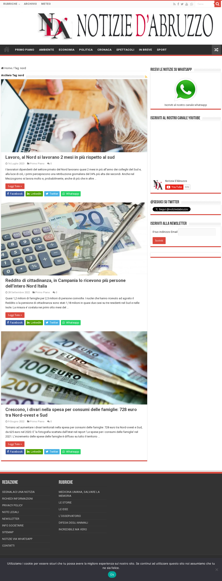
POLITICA (86, 49)
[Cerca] (217, 4)
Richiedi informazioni (17, 498)
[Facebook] (178, 4)
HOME (6, 49)
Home (8, 68)
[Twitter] (182, 4)
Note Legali (10, 512)
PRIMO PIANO (24, 49)
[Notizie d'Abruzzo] (111, 26)
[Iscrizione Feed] (146, 77)
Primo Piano (37, 163)
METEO (46, 3)
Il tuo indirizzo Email (165, 231)
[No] (216, 569)
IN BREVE (145, 49)
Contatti (8, 545)
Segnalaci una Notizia (18, 492)
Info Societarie (13, 525)
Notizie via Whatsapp (17, 539)
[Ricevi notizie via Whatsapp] (191, 4)
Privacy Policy (12, 505)
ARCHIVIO (30, 3)
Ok (112, 574)
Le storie (65, 502)
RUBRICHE (10, 3)
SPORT (162, 49)
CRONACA (104, 49)
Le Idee (63, 509)
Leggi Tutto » (15, 186)
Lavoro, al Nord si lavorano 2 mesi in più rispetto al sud (60, 157)
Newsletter (10, 518)
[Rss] (174, 4)
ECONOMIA (66, 49)
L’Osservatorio (70, 516)
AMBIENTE (46, 49)
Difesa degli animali (73, 522)
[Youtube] (186, 4)
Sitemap (7, 532)
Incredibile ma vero (73, 529)
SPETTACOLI (125, 49)
